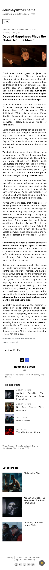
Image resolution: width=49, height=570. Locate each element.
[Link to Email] (29, 564)
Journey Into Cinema (18, 10)
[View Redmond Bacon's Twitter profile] (22, 360)
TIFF (27, 448)
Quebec (21, 448)
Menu (6, 21)
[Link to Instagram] (16, 564)
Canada (11, 446)
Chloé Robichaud (23, 446)
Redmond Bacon (9, 29)
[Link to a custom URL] (33, 564)
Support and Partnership (24, 560)
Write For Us (34, 557)
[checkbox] (42, 563)
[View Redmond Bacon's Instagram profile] (27, 360)
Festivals (6, 33)
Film (14, 448)
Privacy (10, 557)
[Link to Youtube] (20, 564)
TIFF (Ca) (16, 33)
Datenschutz (21, 557)
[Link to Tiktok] (24, 564)
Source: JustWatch (10, 342)
